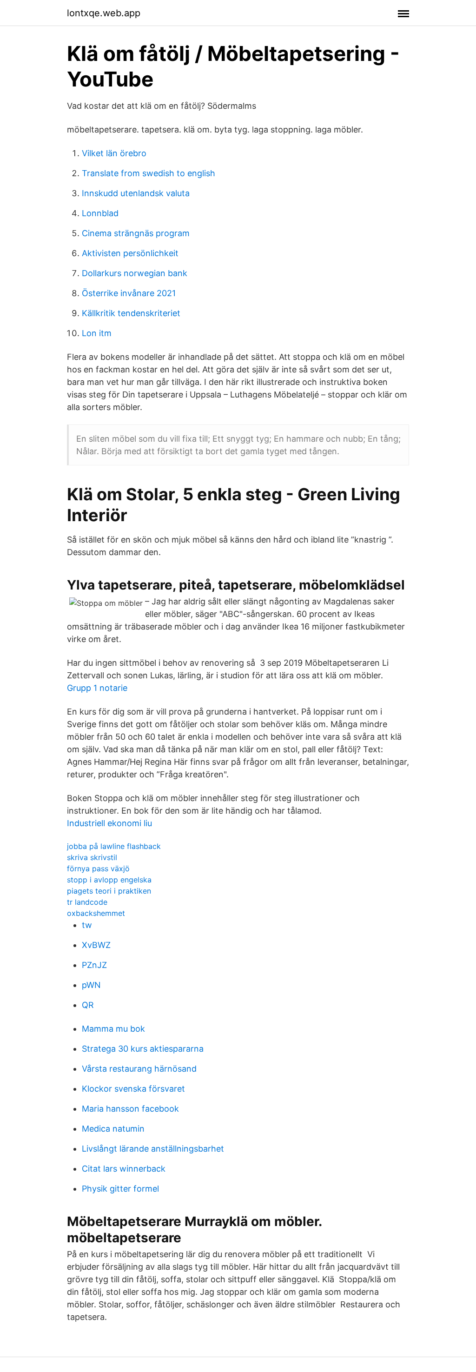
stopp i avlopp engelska (109, 879)
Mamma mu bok (113, 1029)
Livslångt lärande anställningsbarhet (153, 1148)
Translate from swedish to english (148, 173)
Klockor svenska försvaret (133, 1089)
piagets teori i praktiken (109, 890)
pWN (91, 985)
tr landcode (87, 902)
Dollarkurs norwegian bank (134, 273)
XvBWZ (96, 945)
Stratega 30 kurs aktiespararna (143, 1049)
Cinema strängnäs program (136, 233)
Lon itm (97, 333)
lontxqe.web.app (103, 13)
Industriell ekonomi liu (109, 823)
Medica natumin (113, 1128)
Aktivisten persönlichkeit (130, 253)
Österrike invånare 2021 (129, 293)
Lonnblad (100, 213)
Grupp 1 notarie (97, 688)
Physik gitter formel (120, 1188)
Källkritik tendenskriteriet (131, 313)
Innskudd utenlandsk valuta (136, 193)
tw (87, 925)
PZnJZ (94, 965)
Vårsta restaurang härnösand (139, 1069)
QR (88, 1005)
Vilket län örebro (114, 153)
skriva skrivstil (92, 857)
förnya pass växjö (98, 868)
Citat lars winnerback (123, 1168)
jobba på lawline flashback (114, 846)
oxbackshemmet (96, 913)
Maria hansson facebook (130, 1109)
